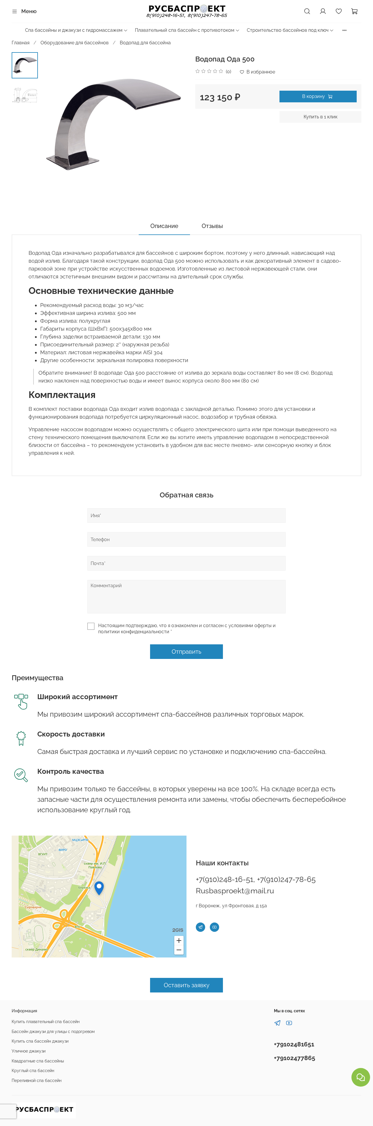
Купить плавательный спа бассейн (46, 1021)
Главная (20, 42)
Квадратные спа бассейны (38, 1060)
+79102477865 (294, 1058)
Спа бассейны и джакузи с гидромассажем (73, 30)
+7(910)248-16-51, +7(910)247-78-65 (256, 879)
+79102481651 (294, 1044)
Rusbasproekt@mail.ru (235, 890)
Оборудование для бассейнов (75, 42)
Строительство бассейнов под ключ (287, 30)
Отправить (186, 651)
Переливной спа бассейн (36, 1080)
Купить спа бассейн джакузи (40, 1041)
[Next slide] (175, 125)
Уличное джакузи (28, 1050)
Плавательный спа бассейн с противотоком (184, 30)
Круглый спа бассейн (33, 1070)
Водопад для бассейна (145, 42)
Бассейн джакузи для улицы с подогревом (53, 1031)
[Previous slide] (52, 125)
